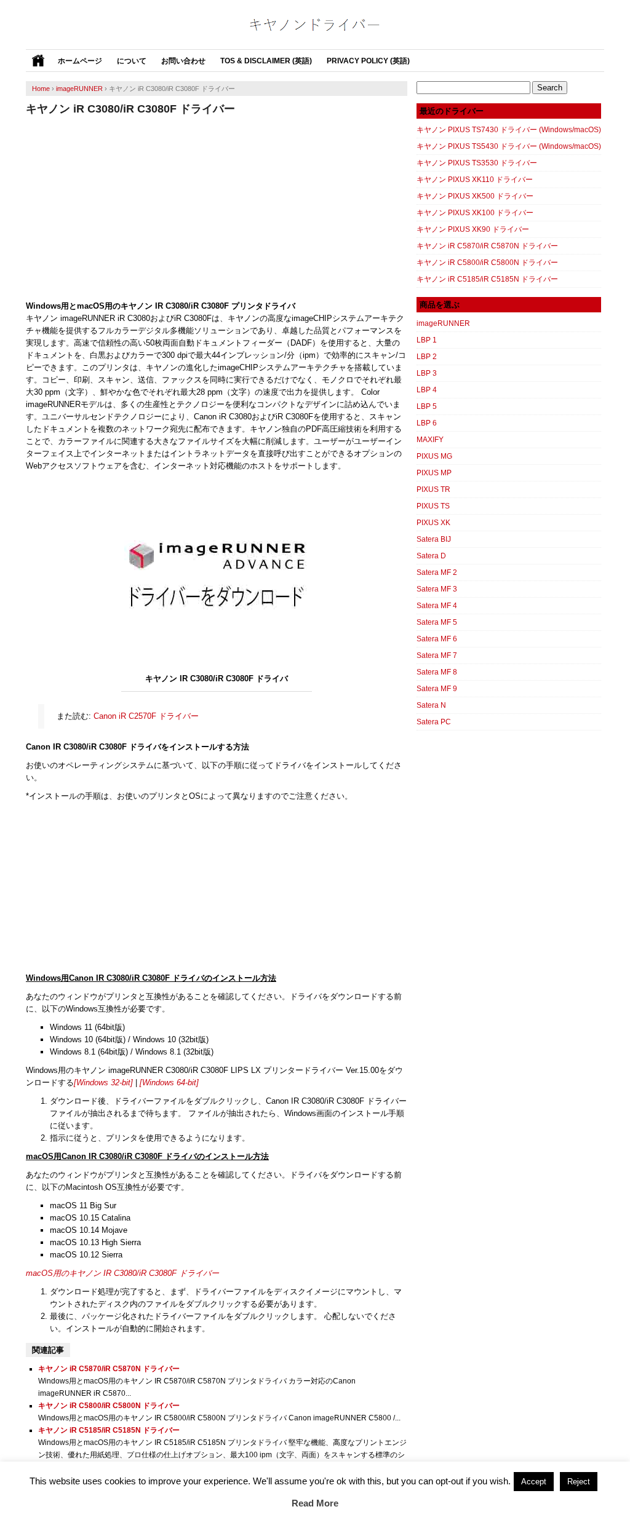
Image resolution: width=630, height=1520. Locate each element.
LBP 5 (427, 406)
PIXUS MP (434, 473)
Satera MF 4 (437, 605)
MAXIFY (430, 439)
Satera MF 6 (437, 639)
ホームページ (80, 61)
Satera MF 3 (437, 589)
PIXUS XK (433, 522)
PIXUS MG (434, 456)
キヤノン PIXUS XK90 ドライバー (473, 229)
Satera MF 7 (437, 655)
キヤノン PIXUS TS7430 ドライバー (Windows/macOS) (509, 129)
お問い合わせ (183, 61)
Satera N (431, 705)
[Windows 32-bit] (103, 1082)
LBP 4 (427, 390)
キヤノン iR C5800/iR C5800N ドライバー (109, 1405)
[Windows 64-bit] (169, 1082)
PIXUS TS (433, 506)
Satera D (431, 556)
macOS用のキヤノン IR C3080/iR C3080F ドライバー (122, 1273)
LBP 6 (427, 423)
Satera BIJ (434, 539)
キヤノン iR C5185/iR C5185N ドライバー (109, 1430)
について (131, 61)
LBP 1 (427, 340)
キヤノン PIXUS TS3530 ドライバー (477, 163)
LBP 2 (427, 356)
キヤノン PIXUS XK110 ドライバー (475, 179)
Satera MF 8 (437, 672)
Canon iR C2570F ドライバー (146, 716)
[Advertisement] (216, 208)
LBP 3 (427, 373)
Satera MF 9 (437, 688)
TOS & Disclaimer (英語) (266, 61)
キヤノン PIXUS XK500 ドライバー (475, 196)
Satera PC (434, 722)
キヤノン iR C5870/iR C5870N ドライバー (109, 1368)
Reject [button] (578, 1481)
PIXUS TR (433, 489)
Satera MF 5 (437, 622)
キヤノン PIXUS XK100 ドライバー (475, 212)
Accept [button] (533, 1481)
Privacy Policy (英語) (368, 61)
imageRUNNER (443, 323)
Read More (315, 1503)
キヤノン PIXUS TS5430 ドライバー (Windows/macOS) (509, 146)
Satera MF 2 (437, 572)
